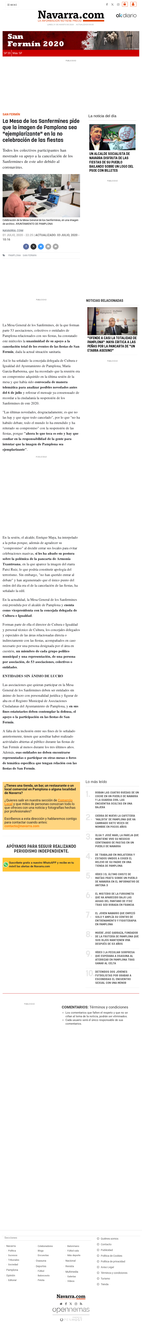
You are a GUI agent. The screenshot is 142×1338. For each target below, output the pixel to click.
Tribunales (13, 1260)
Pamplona (12, 1270)
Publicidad (107, 1250)
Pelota (41, 1280)
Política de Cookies (111, 1255)
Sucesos (12, 1255)
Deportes (41, 1266)
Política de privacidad (113, 1261)
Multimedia (71, 1271)
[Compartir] (26, 246)
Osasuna (41, 1260)
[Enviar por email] (48, 246)
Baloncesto (44, 1275)
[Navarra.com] (71, 15)
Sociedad (13, 1264)
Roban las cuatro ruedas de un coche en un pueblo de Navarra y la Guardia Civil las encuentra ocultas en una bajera (117, 800)
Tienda (105, 1284)
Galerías (71, 1276)
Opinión (10, 1275)
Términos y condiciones (108, 1007)
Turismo (105, 1278)
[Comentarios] (56, 246)
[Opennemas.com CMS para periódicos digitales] (71, 1313)
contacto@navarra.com (21, 826)
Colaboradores (45, 1246)
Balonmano (73, 1246)
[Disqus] (100, 1079)
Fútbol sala (73, 1250)
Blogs (41, 1250)
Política (12, 1250)
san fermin (29, 255)
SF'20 (7, 53)
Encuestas (43, 1255)
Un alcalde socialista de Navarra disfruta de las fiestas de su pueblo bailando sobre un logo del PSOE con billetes (111, 163)
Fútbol (41, 1271)
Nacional (70, 1260)
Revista (69, 1266)
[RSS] (81, 1304)
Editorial (12, 1280)
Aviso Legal (107, 1267)
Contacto (106, 1244)
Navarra (11, 1246)
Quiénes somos (109, 1238)
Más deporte (73, 1255)
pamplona (14, 255)
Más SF (17, 53)
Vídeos (71, 1281)
